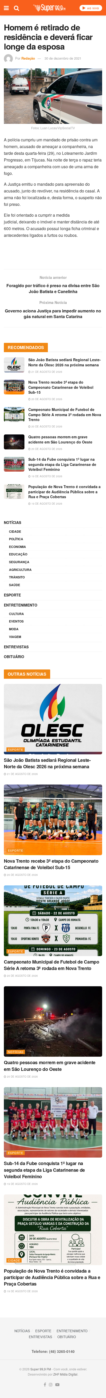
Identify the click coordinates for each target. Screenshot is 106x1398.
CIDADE (15, 531)
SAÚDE (14, 585)
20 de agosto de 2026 (46, 399)
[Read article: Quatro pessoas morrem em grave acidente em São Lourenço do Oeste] (14, 441)
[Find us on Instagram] (50, 1384)
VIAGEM (15, 636)
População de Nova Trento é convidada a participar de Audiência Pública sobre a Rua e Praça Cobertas (64, 491)
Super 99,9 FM (40, 1369)
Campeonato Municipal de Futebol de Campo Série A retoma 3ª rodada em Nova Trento (64, 414)
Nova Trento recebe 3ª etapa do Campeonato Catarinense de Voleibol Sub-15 (60, 387)
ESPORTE (12, 594)
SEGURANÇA (19, 562)
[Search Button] (16, 7)
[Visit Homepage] (49, 8)
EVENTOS (16, 621)
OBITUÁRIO (14, 656)
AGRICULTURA (20, 569)
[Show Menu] (6, 7)
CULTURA (16, 613)
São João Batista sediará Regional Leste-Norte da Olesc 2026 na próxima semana (64, 362)
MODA (14, 629)
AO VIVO (92, 8)
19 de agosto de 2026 (46, 476)
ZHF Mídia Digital (65, 1374)
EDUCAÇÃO (18, 554)
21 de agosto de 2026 (46, 372)
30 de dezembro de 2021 (63, 58)
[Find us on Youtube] (57, 1384)
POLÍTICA (16, 539)
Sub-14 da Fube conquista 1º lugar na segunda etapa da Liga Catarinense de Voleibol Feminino (62, 464)
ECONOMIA (17, 546)
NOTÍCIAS (12, 522)
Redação (28, 58)
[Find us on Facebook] (45, 1384)
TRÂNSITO (17, 577)
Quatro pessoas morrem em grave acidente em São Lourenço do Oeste (60, 439)
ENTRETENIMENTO (20, 605)
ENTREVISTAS (16, 646)
